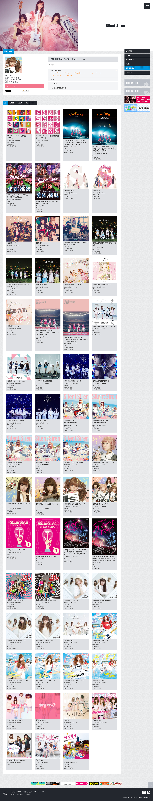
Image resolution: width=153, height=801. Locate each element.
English (28, 794)
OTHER (33, 103)
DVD (27, 103)
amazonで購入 (12, 86)
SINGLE (12, 103)
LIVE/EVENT (129, 72)
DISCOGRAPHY (130, 68)
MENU (147, 6)
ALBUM (20, 103)
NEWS (19, 792)
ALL (5, 103)
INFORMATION (130, 59)
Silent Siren (115, 25)
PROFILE (128, 55)
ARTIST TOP (129, 51)
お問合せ (13, 794)
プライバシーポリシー (40, 792)
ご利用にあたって (27, 792)
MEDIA (128, 64)
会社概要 (13, 792)
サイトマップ (21, 794)
